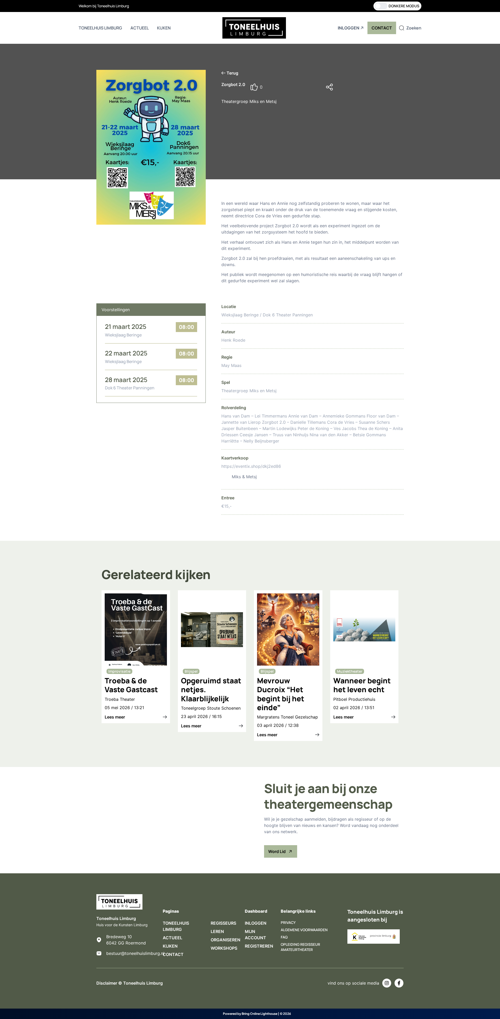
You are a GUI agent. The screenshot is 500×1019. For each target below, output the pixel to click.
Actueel (139, 28)
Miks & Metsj (244, 476)
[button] (364, 87)
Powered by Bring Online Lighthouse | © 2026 (257, 1014)
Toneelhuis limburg (100, 28)
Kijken (164, 28)
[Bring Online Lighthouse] (214, 1014)
